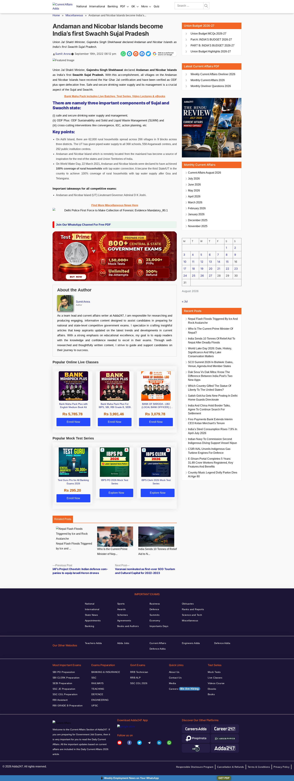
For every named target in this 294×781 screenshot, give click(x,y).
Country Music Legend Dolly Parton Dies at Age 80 (212, 474)
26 (202, 275)
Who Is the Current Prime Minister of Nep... (112, 551)
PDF (122, 6)
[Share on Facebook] (142, 53)
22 (227, 268)
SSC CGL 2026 (138, 683)
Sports (121, 603)
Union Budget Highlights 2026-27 (211, 51)
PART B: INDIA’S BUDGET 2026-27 (212, 45)
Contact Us (175, 677)
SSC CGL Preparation (65, 694)
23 (236, 268)
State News (91, 615)
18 (193, 268)
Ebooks (212, 688)
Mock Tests (214, 672)
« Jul (185, 301)
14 (218, 261)
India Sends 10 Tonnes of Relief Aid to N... (157, 551)
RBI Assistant (60, 700)
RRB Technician (139, 672)
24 (185, 275)
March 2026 (195, 202)
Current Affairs (158, 643)
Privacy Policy (281, 767)
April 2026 (194, 196)
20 (210, 268)
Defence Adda (158, 648)
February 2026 (197, 208)
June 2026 (194, 184)
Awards (121, 609)
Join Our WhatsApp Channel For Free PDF (83, 224)
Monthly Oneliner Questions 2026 (211, 86)
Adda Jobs (123, 643)
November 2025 (197, 226)
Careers (184, 688)
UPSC (94, 705)
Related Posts (62, 519)
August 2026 (204, 172)
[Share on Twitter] (148, 53)
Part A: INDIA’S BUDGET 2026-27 (211, 39)
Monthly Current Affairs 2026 (208, 80)
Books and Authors (128, 626)
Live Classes (215, 677)
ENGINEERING (100, 700)
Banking (113, 6)
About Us (174, 672)
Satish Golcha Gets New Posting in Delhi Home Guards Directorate (213, 397)
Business (155, 603)
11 (193, 261)
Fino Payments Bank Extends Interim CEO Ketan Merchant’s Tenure (210, 421)
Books (211, 694)
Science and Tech (192, 615)
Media (172, 683)
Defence (154, 609)
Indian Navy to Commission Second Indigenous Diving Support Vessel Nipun (212, 441)
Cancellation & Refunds (230, 767)
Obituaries (188, 603)
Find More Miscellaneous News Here (114, 205)
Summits (154, 615)
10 (184, 261)
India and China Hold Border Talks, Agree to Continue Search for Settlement (209, 409)
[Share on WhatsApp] (123, 53)
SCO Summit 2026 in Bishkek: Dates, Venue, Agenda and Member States (210, 364)
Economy (155, 620)
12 (201, 261)
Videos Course (216, 683)
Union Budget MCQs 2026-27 (208, 33)
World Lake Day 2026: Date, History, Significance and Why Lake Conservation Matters (210, 352)
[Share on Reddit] (135, 53)
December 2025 (197, 220)
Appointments (93, 620)
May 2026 (194, 190)
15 (227, 261)
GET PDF (224, 778)
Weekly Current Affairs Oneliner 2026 (213, 74)
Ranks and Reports (193, 609)
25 (193, 275)
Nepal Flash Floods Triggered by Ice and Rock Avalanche (213, 320)
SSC (93, 677)
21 (218, 268)
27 (210, 275)
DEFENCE (97, 694)
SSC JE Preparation (64, 688)
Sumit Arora (63, 53)
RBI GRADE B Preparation (68, 705)
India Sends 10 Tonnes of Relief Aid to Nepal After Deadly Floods (211, 340)
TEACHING (97, 688)
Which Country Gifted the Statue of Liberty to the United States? (209, 387)
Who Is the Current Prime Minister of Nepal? (210, 330)
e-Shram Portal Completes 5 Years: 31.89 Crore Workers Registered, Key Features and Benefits (210, 462)
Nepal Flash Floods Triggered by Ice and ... (74, 546)
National (81, 6)
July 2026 (194, 178)
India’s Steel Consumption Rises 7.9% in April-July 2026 (212, 431)
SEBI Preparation (62, 683)
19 (201, 268)
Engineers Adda (191, 643)
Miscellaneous (74, 15)
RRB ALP (135, 677)
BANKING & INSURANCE (105, 672)
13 (210, 261)
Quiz (156, 6)
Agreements (124, 620)
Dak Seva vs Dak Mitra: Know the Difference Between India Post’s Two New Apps (210, 376)
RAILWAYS (97, 683)
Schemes (122, 615)
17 (184, 268)
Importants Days (159, 626)
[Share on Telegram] (129, 53)
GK (133, 6)
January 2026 (196, 214)
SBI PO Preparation (64, 672)
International (97, 6)
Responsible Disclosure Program (195, 767)
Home (56, 15)
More (144, 6)
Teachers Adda (93, 643)
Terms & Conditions (259, 767)
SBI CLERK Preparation (66, 677)
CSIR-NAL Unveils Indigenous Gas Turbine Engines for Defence (209, 450)
